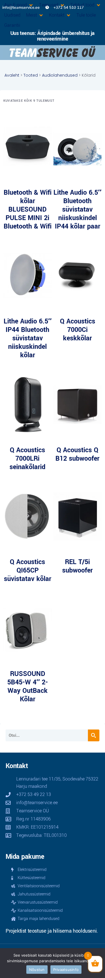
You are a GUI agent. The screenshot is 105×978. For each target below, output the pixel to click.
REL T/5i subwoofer (77, 566)
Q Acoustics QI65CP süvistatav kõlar (27, 570)
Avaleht (11, 75)
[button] (18, 5)
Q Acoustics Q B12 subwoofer (77, 454)
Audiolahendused (60, 75)
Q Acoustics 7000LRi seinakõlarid (27, 458)
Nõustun (37, 969)
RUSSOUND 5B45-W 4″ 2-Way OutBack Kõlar (27, 686)
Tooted (31, 75)
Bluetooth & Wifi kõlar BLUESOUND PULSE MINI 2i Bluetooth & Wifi (28, 209)
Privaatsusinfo (66, 969)
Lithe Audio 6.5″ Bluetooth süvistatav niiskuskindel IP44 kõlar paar (77, 209)
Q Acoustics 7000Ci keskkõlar (77, 330)
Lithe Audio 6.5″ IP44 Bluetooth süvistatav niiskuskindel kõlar (28, 338)
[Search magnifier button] (93, 735)
